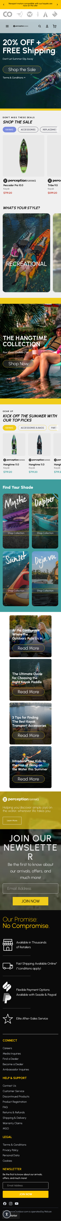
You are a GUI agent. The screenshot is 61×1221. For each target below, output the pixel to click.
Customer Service (13, 1091)
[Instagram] (11, 1203)
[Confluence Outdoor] (7, 14)
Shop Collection (16, 533)
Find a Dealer (11, 1058)
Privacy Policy (10, 1150)
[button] (7, 1214)
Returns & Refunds (14, 1112)
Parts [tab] (54, 427)
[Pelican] (20, 14)
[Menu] (7, 26)
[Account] (47, 26)
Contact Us (9, 1085)
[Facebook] (5, 1203)
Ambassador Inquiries (16, 1069)
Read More (28, 648)
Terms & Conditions (14, 1144)
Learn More (12, 820)
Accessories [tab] (28, 129)
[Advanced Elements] (45, 14)
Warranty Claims (12, 1123)
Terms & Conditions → (14, 77)
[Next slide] (57, 4)
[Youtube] (17, 1203)
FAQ (5, 1107)
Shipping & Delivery (14, 1117)
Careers (7, 1048)
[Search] (39, 26)
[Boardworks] (55, 14)
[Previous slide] (3, 4)
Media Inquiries (12, 1053)
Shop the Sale (22, 69)
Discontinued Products (16, 1096)
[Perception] (20, 26)
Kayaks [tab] (9, 129)
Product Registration (15, 1101)
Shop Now (18, 363)
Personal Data (11, 1155)
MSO (6, 1128)
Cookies (7, 1160)
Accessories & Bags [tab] (32, 427)
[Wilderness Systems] (30, 14)
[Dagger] (38, 14)
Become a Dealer (13, 1064)
